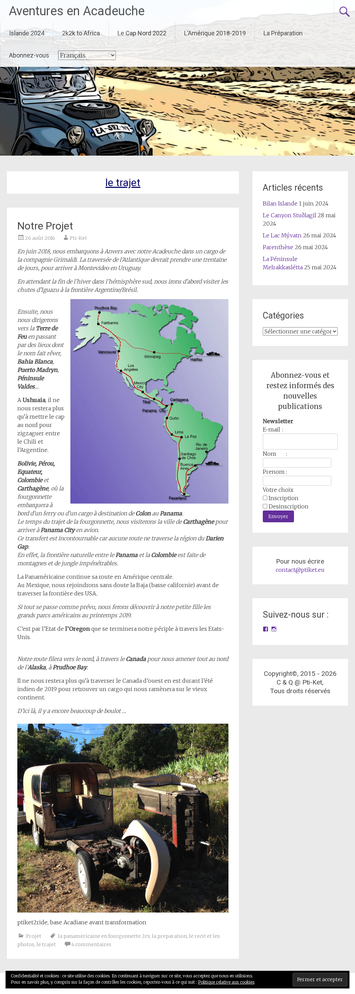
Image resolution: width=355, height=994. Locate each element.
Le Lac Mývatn (282, 235)
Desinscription (289, 506)
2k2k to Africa (81, 33)
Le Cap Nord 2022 (142, 33)
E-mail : (273, 429)
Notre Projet (45, 226)
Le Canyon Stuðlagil (289, 215)
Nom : (275, 453)
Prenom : (275, 471)
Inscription (283, 498)
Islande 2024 (26, 33)
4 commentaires (91, 944)
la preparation (169, 936)
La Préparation (283, 33)
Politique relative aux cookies (226, 982)
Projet (33, 936)
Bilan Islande (280, 203)
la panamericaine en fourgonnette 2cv (104, 936)
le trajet (46, 944)
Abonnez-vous (29, 55)
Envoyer (278, 516)
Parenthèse (278, 247)
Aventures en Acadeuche (77, 11)
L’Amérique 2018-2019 (215, 33)
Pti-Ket (78, 238)
